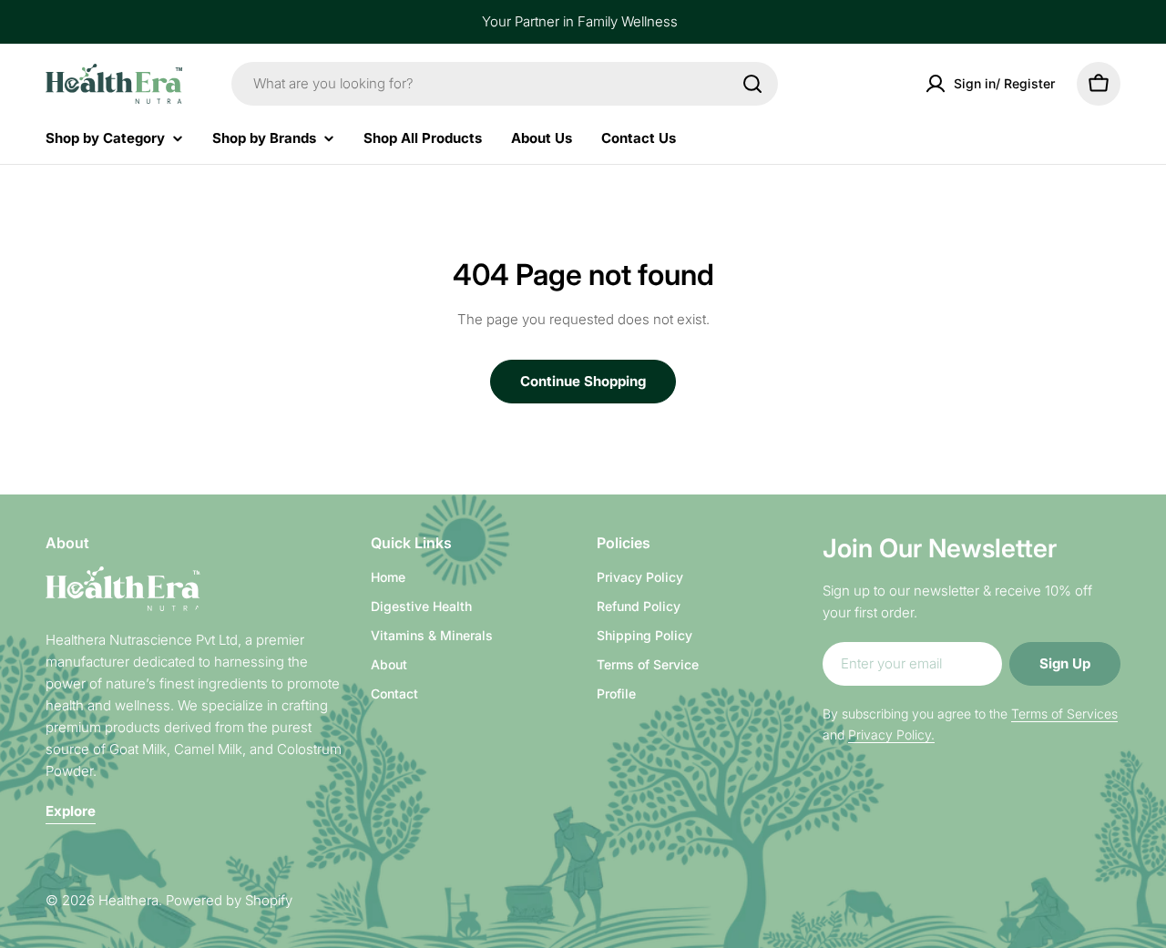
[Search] (752, 84)
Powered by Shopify (229, 900)
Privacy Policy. (891, 734)
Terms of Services (1064, 713)
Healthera (128, 900)
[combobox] (504, 84)
